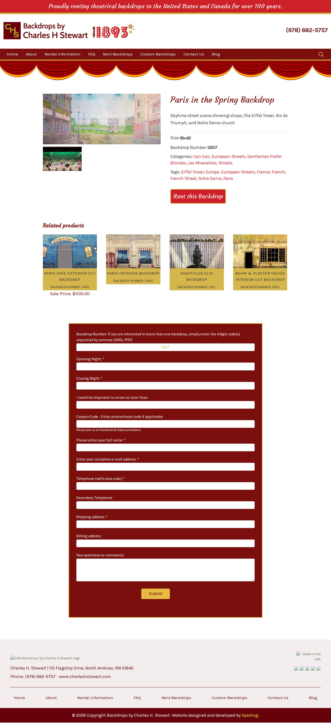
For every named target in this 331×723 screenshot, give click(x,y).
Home (12, 54)
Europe (212, 172)
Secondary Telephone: (94, 497)
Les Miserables (202, 163)
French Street (183, 178)
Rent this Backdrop (198, 196)
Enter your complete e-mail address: (107, 459)
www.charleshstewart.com (85, 676)
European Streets (228, 156)
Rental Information (62, 54)
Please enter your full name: (100, 440)
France (263, 172)
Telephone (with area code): (100, 478)
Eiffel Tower (192, 172)
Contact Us (193, 54)
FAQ (91, 54)
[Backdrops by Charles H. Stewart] (45, 31)
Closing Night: (89, 378)
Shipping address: (92, 516)
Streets (226, 163)
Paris (228, 178)
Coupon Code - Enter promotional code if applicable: (119, 416)
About (31, 54)
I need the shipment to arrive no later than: (112, 397)
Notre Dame (209, 178)
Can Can (201, 156)
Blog (216, 54)
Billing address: (89, 535)
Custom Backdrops (158, 54)
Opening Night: (90, 358)
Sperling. (250, 715)
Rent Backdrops (118, 54)
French (278, 172)
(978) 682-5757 (307, 29)
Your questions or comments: (100, 555)
